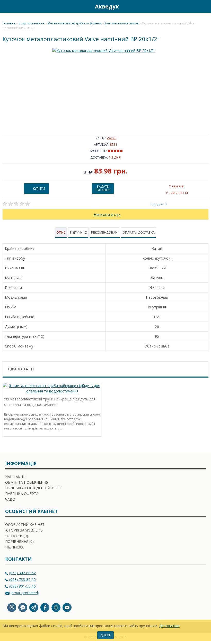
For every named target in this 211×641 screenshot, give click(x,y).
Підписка (14, 547)
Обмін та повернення (26, 482)
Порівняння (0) (19, 541)
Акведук (107, 6)
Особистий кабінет (25, 524)
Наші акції (15, 476)
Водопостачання (32, 23)
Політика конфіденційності (33, 488)
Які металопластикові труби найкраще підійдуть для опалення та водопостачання (49, 402)
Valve (111, 138)
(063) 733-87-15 (22, 579)
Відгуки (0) (78, 232)
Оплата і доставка (138, 232)
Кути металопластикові (121, 23)
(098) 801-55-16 (22, 586)
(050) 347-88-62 (22, 572)
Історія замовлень (24, 530)
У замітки (176, 186)
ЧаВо (10, 499)
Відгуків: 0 (159, 204)
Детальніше (169, 625)
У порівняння (177, 192)
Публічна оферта (22, 493)
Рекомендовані (104, 232)
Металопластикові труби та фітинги (74, 23)
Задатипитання (102, 188)
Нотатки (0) (16, 535)
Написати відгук (106, 214)
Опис (61, 232)
